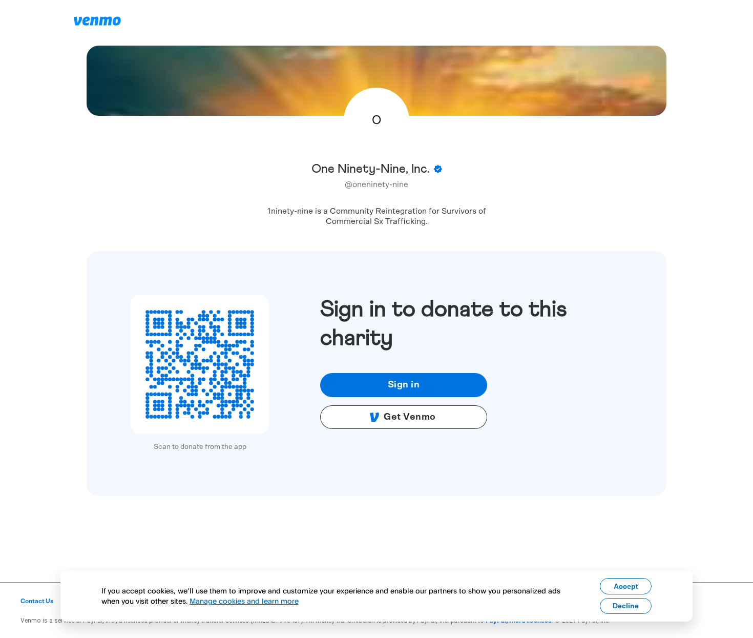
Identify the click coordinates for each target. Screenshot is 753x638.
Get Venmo (410, 417)
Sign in (404, 384)
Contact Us (37, 601)
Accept (626, 586)
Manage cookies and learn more (244, 600)
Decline (626, 606)
